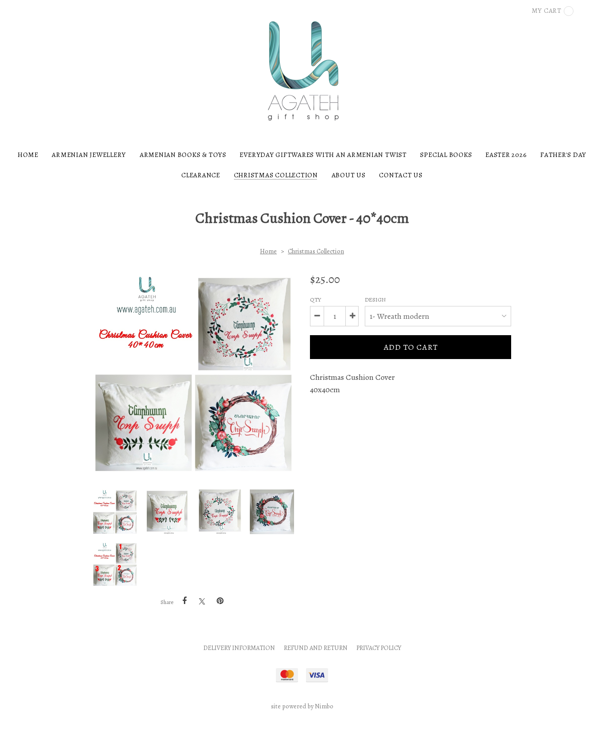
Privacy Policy (378, 647)
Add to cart (411, 347)
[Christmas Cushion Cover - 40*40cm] (115, 511)
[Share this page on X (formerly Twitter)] (202, 601)
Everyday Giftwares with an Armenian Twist (323, 154)
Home (28, 154)
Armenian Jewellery (89, 154)
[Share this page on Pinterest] (219, 601)
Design (376, 299)
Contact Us (401, 175)
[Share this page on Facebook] (184, 601)
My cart (546, 10)
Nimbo (324, 706)
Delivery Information (239, 647)
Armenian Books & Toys (183, 154)
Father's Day (563, 154)
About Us (349, 175)
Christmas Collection (276, 175)
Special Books (446, 154)
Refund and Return (316, 647)
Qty (315, 299)
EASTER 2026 (506, 154)
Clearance (200, 175)
